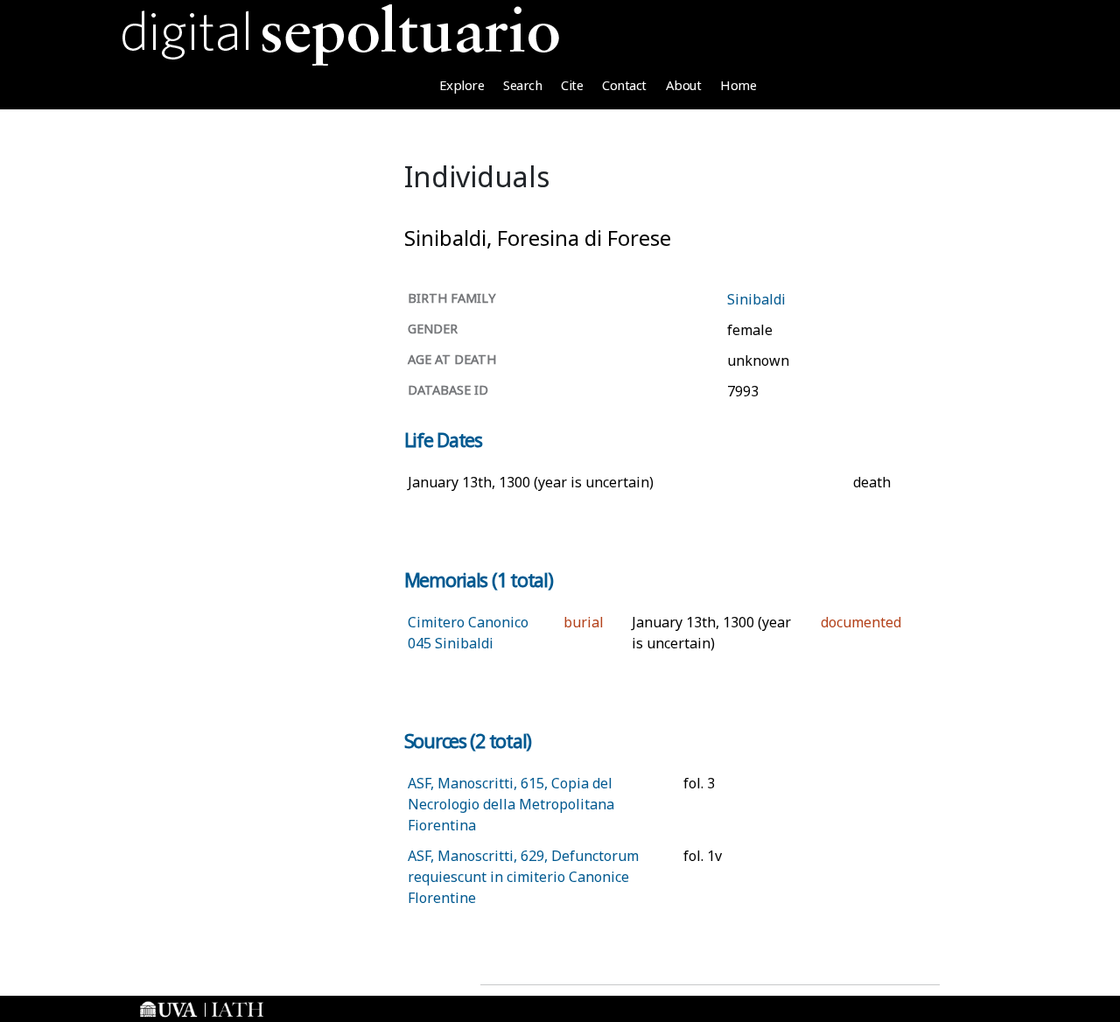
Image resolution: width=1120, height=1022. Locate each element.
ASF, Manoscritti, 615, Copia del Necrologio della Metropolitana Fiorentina (511, 804)
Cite (572, 85)
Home (738, 85)
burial (584, 622)
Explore (462, 85)
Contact (624, 85)
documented (861, 622)
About (684, 85)
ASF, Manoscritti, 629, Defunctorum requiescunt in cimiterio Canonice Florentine (523, 876)
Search (522, 85)
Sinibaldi (756, 299)
